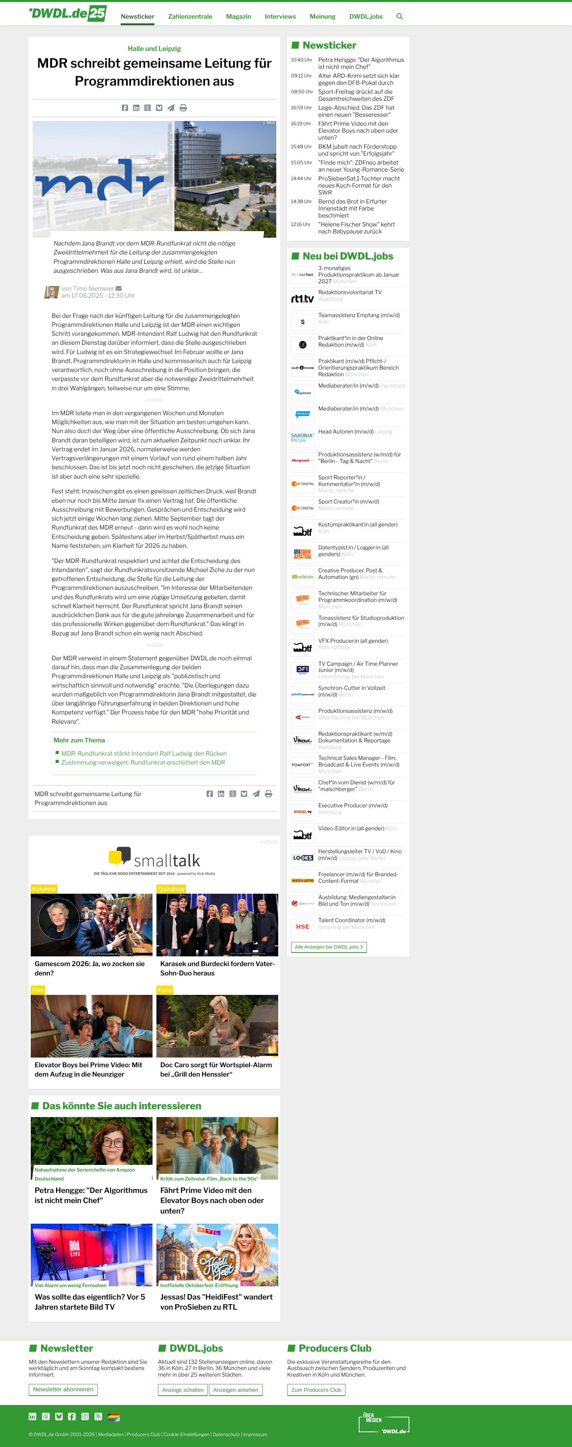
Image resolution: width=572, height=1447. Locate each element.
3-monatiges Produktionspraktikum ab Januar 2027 (359, 275)
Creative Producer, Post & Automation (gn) (356, 574)
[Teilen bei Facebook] (125, 107)
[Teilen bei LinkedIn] (136, 107)
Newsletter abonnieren (63, 1389)
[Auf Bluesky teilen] (159, 107)
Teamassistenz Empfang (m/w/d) (359, 318)
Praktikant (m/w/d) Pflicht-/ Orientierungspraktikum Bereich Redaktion (358, 368)
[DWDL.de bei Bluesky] (59, 1417)
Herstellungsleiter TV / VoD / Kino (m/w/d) (360, 854)
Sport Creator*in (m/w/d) (348, 505)
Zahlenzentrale (190, 16)
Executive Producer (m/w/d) (353, 809)
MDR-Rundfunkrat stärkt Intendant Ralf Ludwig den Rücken (144, 753)
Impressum (255, 1434)
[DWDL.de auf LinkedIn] (32, 1417)
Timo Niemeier (94, 288)
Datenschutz (226, 1434)
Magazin (238, 16)
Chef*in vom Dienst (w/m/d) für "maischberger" (356, 786)
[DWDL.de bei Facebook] (71, 1417)
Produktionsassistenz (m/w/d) (355, 714)
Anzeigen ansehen (235, 1390)
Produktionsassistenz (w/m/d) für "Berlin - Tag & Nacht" (359, 458)
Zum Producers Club (316, 1390)
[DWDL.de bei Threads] (45, 1417)
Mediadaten (111, 1434)
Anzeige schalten (183, 1390)
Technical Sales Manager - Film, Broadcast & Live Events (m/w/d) (359, 765)
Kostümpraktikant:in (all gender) (358, 528)
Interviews (280, 16)
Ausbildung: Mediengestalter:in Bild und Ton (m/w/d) (357, 900)
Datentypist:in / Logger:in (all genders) (353, 551)
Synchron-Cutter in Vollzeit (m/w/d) (351, 691)
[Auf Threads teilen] (147, 107)
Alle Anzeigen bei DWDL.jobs (327, 947)
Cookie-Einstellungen (186, 1434)
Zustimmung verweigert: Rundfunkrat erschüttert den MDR (143, 762)
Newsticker (137, 16)
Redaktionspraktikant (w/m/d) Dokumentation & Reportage (355, 741)
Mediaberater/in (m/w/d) (361, 385)
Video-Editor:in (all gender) (357, 828)
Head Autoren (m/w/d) (355, 431)
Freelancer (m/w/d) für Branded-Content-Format (358, 877)
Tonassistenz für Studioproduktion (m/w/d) (361, 621)
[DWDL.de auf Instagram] (85, 1417)
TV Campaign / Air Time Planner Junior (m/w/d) (358, 671)
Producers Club (143, 1434)
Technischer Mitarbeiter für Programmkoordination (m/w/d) (357, 600)
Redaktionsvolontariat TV (350, 295)
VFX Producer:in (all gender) (353, 644)
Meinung (323, 16)
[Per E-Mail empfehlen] (171, 107)
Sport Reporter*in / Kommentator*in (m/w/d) (349, 484)
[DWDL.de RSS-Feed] (98, 1417)
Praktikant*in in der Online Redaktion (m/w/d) (350, 341)
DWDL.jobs (366, 16)
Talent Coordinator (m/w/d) (352, 923)
